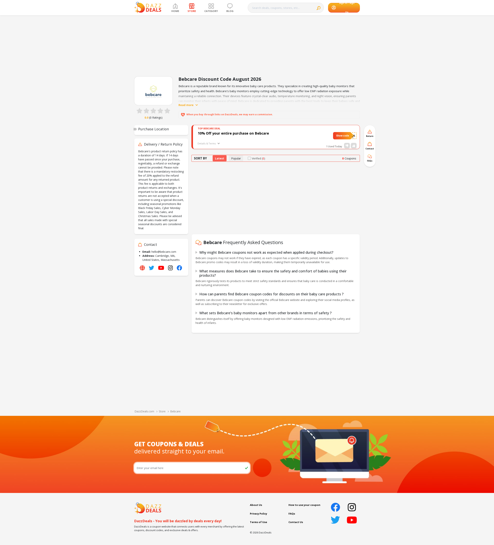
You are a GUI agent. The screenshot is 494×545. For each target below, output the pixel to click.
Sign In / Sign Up (346, 8)
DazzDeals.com (144, 411)
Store (162, 411)
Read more (186, 105)
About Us (256, 505)
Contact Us (295, 522)
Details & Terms (207, 143)
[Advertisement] (247, 44)
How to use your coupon (304, 505)
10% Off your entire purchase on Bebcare (233, 133)
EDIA (352, 135)
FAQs (291, 513)
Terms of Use (258, 522)
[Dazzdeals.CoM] (147, 508)
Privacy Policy (258, 513)
